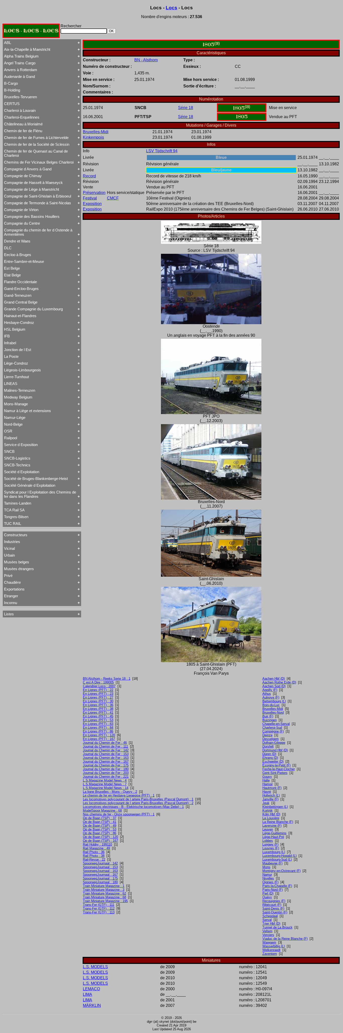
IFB (7, 336)
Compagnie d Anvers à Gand (27, 169)
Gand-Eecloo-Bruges (21, 288)
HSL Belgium (14, 329)
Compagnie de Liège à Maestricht (31, 189)
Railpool (10, 438)
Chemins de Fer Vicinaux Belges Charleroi (39, 162)
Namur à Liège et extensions (27, 411)
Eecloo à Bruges (17, 255)
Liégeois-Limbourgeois (22, 370)
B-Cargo (11, 83)
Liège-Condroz (16, 363)
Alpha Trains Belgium (21, 56)
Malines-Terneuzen (19, 390)
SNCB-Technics (17, 465)
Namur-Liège (14, 417)
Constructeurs (15, 535)
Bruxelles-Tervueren (20, 97)
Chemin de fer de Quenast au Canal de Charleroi (36, 153)
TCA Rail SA (14, 510)
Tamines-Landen (17, 503)
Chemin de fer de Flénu (23, 131)
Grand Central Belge (20, 302)
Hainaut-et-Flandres (20, 316)
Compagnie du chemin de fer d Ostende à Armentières (38, 232)
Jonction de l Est (17, 350)
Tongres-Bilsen (16, 517)
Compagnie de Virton (21, 210)
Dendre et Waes (17, 241)
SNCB (9, 451)
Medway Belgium (18, 397)
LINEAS (10, 383)
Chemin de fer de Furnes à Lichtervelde (36, 137)
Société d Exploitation (21, 472)
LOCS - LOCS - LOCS (31, 30)
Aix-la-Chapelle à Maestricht (27, 49)
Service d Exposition (21, 444)
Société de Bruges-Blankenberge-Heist (36, 478)
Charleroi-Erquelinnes (21, 117)
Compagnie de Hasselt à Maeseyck (33, 182)
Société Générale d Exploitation (29, 485)
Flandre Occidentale (20, 282)
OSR (8, 431)
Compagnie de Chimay (23, 176)
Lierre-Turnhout (16, 377)
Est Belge (12, 268)
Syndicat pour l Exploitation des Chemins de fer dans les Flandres (40, 494)
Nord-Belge (13, 424)
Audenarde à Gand (19, 76)
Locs (171, 7)
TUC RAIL (12, 523)
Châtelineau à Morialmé (23, 124)
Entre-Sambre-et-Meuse (24, 261)
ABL (7, 42)
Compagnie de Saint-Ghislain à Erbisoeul (37, 196)
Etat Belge (12, 275)
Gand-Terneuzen (17, 295)
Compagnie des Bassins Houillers (32, 216)
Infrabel (10, 343)
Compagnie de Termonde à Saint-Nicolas (37, 203)
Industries (12, 541)
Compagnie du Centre (22, 223)
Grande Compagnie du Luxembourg (33, 309)
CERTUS (12, 104)
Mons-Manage (16, 404)
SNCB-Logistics (17, 458)
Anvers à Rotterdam (20, 70)
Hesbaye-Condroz (19, 322)
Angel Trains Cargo (19, 63)
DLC (8, 248)
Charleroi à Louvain (20, 110)
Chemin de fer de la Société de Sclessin (36, 144)
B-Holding (12, 90)
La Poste (11, 356)
